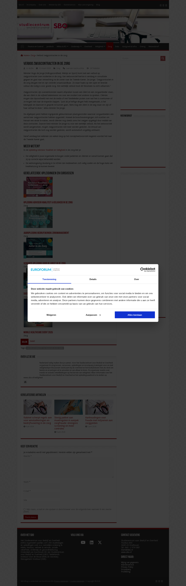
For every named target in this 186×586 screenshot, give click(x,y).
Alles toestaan (135, 315)
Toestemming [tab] (49, 279)
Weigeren (51, 315)
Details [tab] (93, 279)
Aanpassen (91, 315)
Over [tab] (136, 279)
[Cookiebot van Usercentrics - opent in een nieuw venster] (142, 269)
